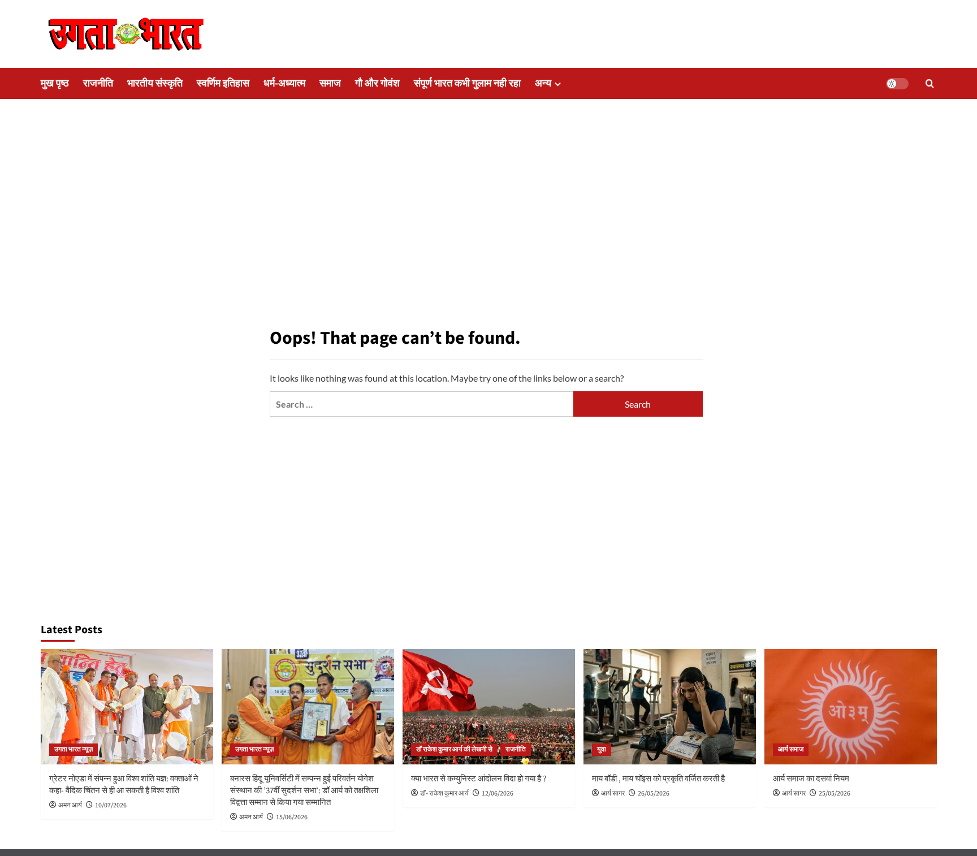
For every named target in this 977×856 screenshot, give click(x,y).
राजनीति (98, 83)
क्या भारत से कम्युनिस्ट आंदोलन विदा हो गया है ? (478, 779)
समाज (330, 83)
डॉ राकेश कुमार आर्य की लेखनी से (454, 749)
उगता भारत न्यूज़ (73, 749)
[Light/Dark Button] (897, 83)
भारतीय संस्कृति (155, 83)
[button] (930, 83)
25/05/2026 (834, 793)
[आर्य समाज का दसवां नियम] (850, 706)
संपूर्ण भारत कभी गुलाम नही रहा (467, 83)
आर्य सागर (613, 793)
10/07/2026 (111, 805)
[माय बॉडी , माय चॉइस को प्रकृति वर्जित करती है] (669, 706)
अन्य (543, 83)
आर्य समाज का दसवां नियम (811, 779)
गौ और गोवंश (377, 83)
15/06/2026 (292, 817)
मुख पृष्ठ (55, 83)
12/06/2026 (497, 793)
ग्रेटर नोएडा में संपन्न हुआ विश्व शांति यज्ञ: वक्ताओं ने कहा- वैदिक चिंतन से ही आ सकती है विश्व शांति (123, 785)
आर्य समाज (790, 749)
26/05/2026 (653, 793)
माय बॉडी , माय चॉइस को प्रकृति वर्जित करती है (658, 779)
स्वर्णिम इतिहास (223, 83)
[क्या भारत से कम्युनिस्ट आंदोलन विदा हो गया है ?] (489, 706)
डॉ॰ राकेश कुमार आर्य (444, 793)
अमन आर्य (70, 805)
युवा (601, 749)
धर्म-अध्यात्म (284, 83)
